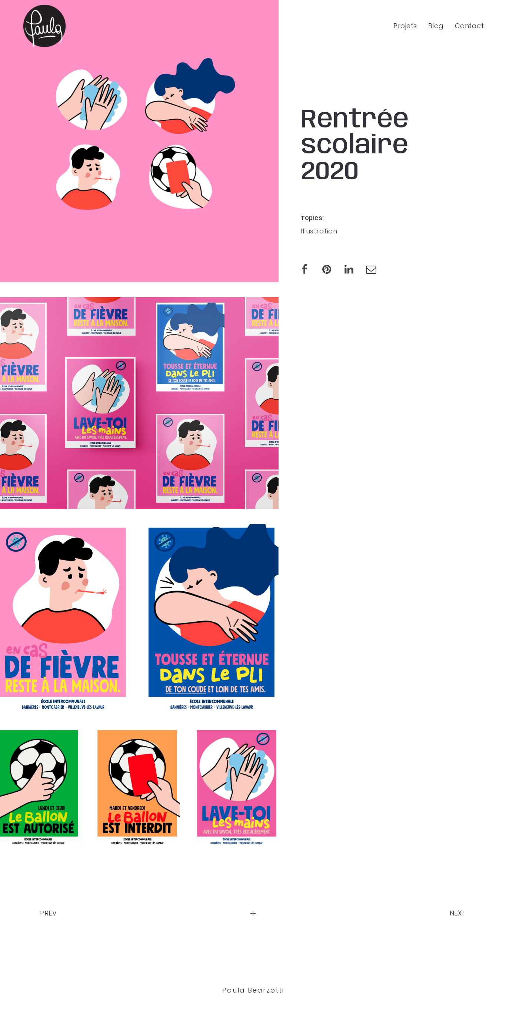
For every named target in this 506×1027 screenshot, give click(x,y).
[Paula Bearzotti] (44, 26)
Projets (405, 25)
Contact (469, 25)
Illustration (319, 231)
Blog (436, 25)
